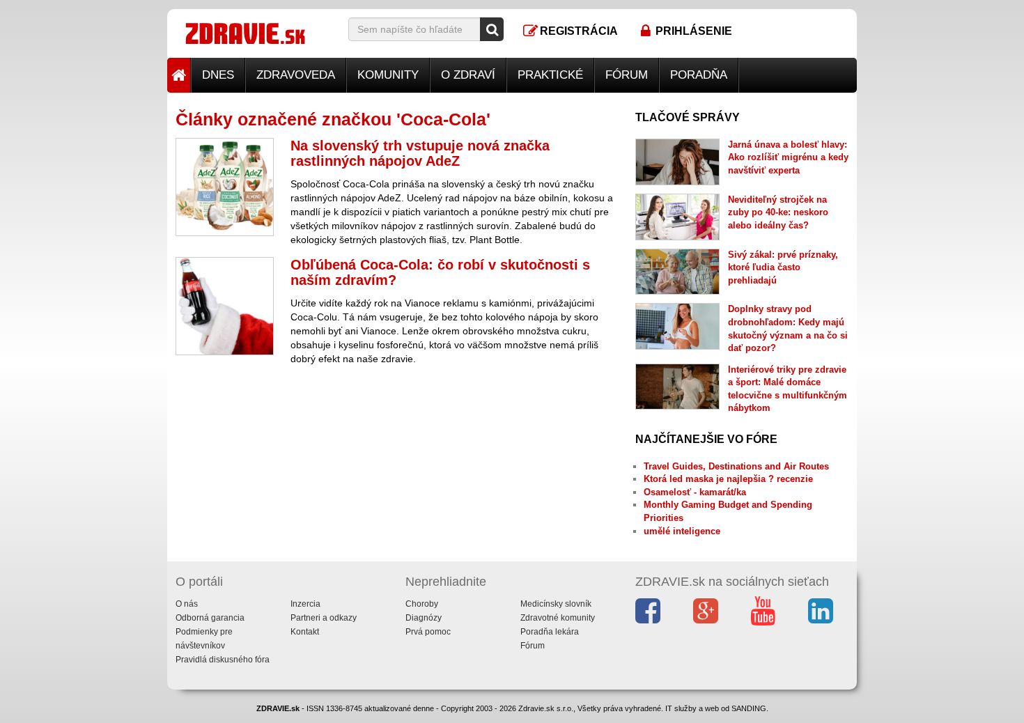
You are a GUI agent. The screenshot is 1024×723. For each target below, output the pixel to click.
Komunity (388, 74)
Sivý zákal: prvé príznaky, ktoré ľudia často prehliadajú (783, 267)
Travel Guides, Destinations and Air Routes (736, 466)
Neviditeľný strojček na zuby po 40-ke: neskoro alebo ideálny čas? (778, 212)
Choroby (421, 604)
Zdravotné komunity (557, 618)
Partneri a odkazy (323, 618)
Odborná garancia (210, 618)
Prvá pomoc (428, 632)
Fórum (626, 74)
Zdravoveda (295, 74)
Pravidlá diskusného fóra (223, 659)
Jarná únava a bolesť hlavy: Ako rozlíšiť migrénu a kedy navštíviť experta (788, 157)
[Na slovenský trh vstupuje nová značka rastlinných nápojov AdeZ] (225, 187)
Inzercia (305, 604)
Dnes (218, 74)
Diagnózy (423, 618)
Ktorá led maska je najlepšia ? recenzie (728, 479)
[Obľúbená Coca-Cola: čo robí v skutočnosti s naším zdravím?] (225, 306)
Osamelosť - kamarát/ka (695, 492)
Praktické (550, 74)
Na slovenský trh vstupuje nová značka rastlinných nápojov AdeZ (420, 153)
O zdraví (468, 74)
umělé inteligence (682, 531)
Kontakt (304, 632)
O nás (187, 604)
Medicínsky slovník (555, 604)
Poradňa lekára (549, 632)
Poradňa (698, 74)
